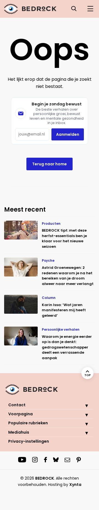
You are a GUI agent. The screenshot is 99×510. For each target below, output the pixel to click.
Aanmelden (67, 134)
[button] (83, 405)
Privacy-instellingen (28, 441)
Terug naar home (49, 164)
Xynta (75, 484)
